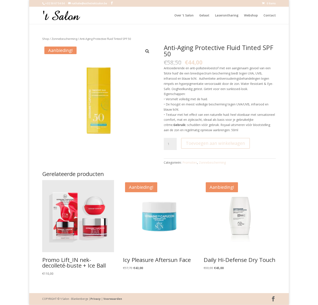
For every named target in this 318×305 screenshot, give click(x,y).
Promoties (189, 162)
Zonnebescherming (64, 39)
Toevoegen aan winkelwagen (215, 143)
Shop (45, 39)
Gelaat (204, 15)
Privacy (95, 299)
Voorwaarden (112, 299)
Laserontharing (226, 15)
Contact (269, 15)
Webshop (251, 15)
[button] (147, 51)
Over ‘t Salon (184, 15)
